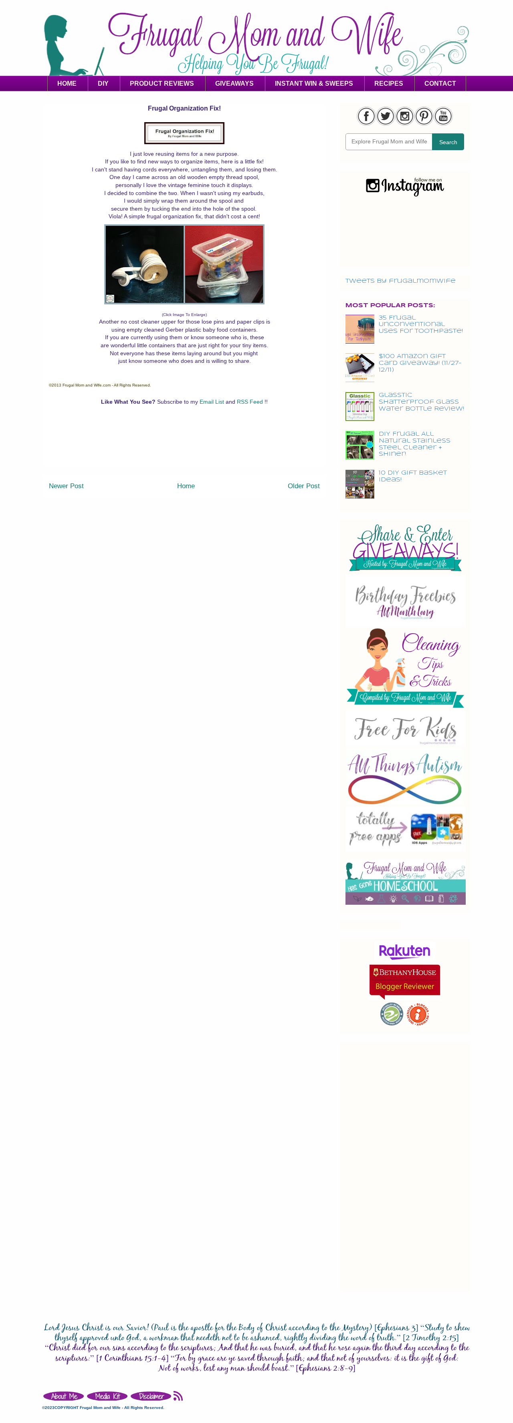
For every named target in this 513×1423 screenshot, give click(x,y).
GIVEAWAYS (234, 83)
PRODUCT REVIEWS (162, 83)
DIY (103, 83)
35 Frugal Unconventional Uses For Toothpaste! (421, 324)
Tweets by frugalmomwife (400, 281)
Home (186, 486)
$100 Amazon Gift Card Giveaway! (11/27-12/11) (420, 363)
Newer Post (66, 486)
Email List (213, 402)
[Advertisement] (184, 449)
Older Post (304, 486)
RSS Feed (251, 402)
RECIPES (388, 83)
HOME (67, 83)
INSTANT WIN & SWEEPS (314, 83)
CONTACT (440, 83)
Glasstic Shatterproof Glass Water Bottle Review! (421, 402)
